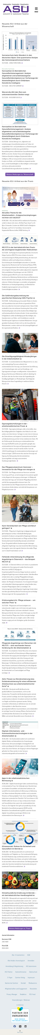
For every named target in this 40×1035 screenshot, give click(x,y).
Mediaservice (33, 983)
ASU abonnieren (31, 966)
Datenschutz (33, 972)
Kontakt (23, 983)
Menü (36, 12)
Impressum (31, 978)
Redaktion (23, 994)
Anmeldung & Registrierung (14, 966)
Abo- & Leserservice (18, 955)
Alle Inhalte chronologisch (16, 961)
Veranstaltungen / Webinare (21, 1000)
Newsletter (33, 989)
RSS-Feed (32, 994)
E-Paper (9, 978)
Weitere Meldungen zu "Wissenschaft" (20, 174)
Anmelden (31, 961)
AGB (28, 955)
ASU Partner (8, 972)
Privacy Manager (12, 994)
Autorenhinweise (20, 972)
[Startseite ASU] (16, 9)
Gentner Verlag (20, 978)
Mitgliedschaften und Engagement (16, 989)
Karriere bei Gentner (11, 983)
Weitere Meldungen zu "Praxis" (20, 928)
